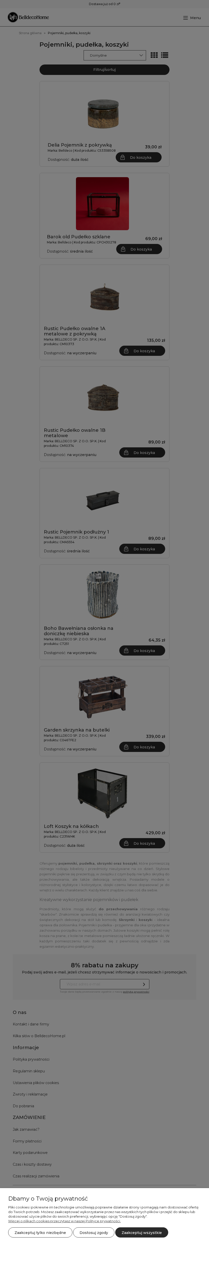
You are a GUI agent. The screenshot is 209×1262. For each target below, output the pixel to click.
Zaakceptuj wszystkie (142, 1232)
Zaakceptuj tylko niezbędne (40, 1232)
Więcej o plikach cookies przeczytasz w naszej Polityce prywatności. (64, 1221)
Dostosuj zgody (94, 1232)
